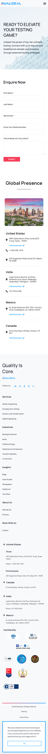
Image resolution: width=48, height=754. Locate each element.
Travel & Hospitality (9, 454)
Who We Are (6, 510)
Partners (5, 515)
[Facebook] (24, 386)
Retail (4, 439)
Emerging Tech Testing (10, 409)
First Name (8, 93)
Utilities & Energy (8, 444)
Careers (5, 530)
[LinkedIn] (15, 386)
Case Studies (7, 479)
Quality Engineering (9, 404)
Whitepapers (7, 484)
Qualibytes (6, 489)
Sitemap (24, 711)
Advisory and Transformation (13, 414)
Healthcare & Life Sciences (12, 449)
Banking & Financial (9, 434)
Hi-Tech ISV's (7, 459)
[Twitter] (19, 386)
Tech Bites (6, 494)
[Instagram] (28, 386)
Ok (24, 743)
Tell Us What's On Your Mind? (16, 138)
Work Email (8, 115)
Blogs (4, 474)
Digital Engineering (9, 419)
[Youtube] (33, 386)
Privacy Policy (24, 717)
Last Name (8, 104)
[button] (44, 3)
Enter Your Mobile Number (14, 127)
